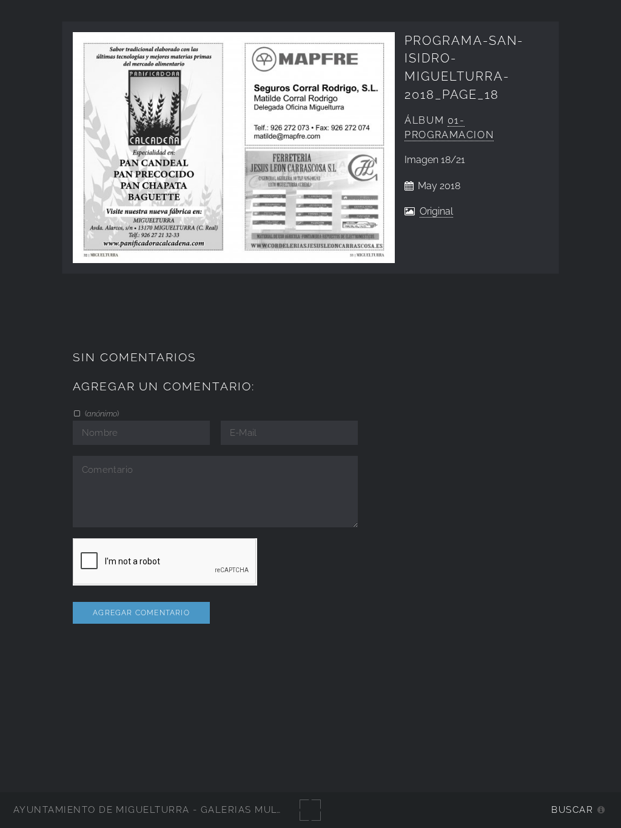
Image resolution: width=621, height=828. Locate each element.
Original (436, 211)
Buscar (572, 809)
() (101, 413)
